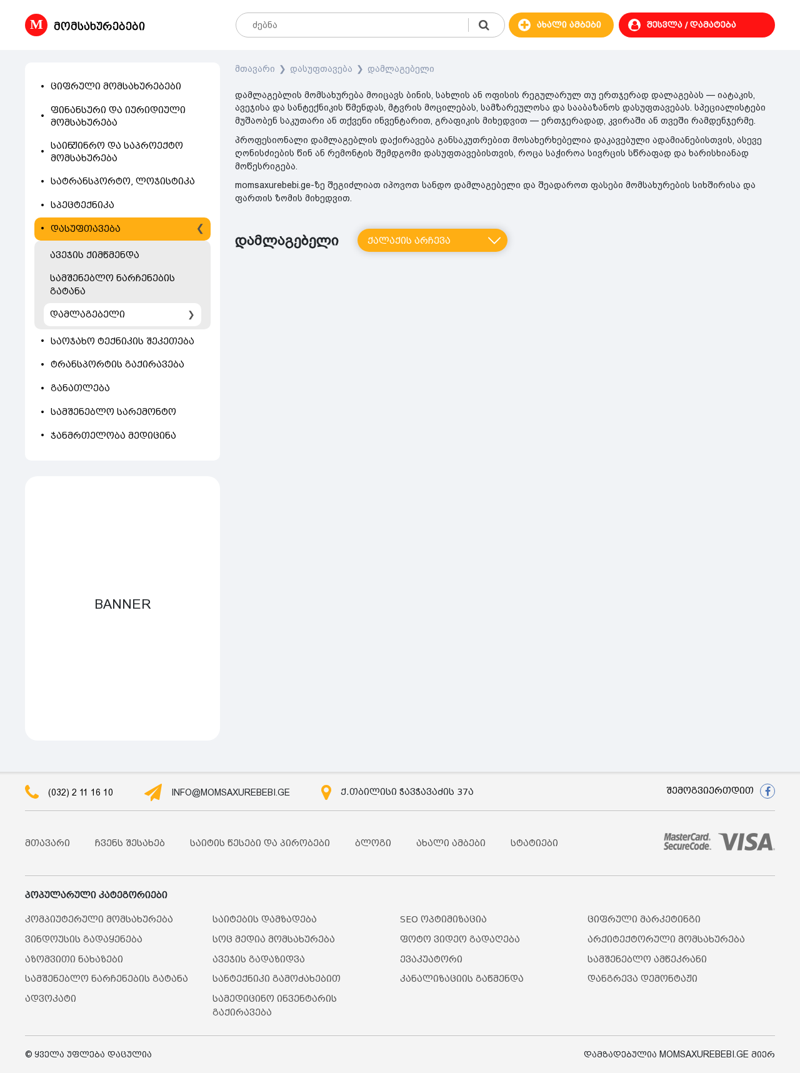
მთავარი (255, 69)
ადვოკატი (50, 999)
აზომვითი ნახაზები (74, 959)
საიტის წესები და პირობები (260, 843)
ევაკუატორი (431, 959)
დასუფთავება (321, 69)
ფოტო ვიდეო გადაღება (460, 939)
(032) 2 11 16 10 (80, 792)
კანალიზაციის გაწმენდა (462, 979)
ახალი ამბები (451, 843)
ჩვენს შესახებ (130, 843)
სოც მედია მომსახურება (273, 939)
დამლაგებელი (401, 69)
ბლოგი (373, 843)
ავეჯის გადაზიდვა (258, 959)
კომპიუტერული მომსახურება (99, 919)
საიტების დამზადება (264, 919)
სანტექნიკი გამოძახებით (276, 979)
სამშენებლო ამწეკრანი (647, 959)
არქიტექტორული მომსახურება (666, 939)
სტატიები (534, 843)
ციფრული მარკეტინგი (644, 919)
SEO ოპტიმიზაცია (443, 919)
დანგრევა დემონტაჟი (643, 979)
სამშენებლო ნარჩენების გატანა (106, 979)
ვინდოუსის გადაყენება (83, 939)
